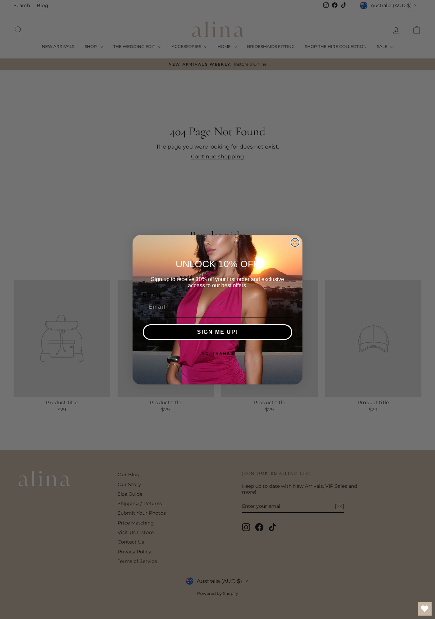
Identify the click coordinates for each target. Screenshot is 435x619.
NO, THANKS (218, 353)
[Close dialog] (295, 242)
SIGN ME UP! (217, 332)
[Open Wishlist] (425, 609)
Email (153, 295)
